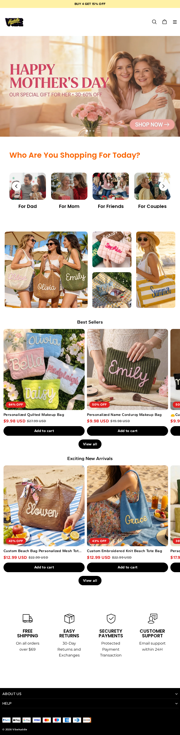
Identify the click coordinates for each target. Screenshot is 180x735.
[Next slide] (163, 186)
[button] (175, 22)
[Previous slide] (16, 186)
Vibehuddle (19, 729)
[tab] (87, 131)
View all (90, 444)
